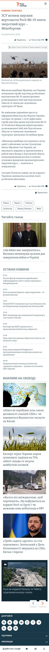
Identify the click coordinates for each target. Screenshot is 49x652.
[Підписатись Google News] (9, 622)
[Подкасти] (35, 649)
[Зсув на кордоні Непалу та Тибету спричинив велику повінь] (24, 574)
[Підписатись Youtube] (21, 622)
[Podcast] (9, 628)
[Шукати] (44, 649)
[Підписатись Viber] (33, 622)
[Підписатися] (15, 628)
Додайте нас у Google (12, 649)
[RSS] (4, 628)
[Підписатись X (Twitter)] (15, 622)
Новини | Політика (12, 11)
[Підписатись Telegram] (38, 622)
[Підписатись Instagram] (27, 622)
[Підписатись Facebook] (4, 622)
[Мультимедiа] (27, 649)
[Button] (20, 40)
